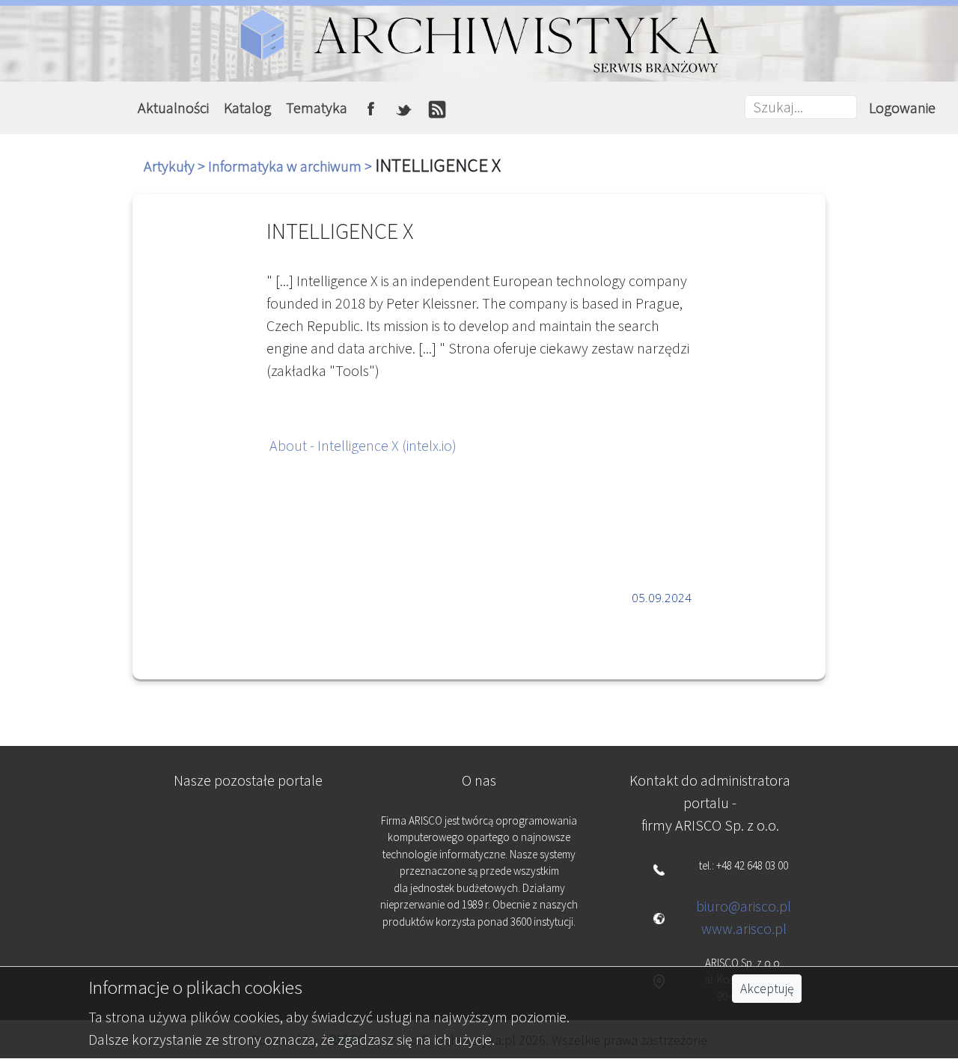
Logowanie (902, 107)
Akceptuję (766, 988)
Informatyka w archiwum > (291, 166)
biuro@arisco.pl (743, 905)
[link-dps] (248, 829)
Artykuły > (176, 166)
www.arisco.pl (744, 928)
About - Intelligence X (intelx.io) (363, 445)
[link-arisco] (248, 902)
